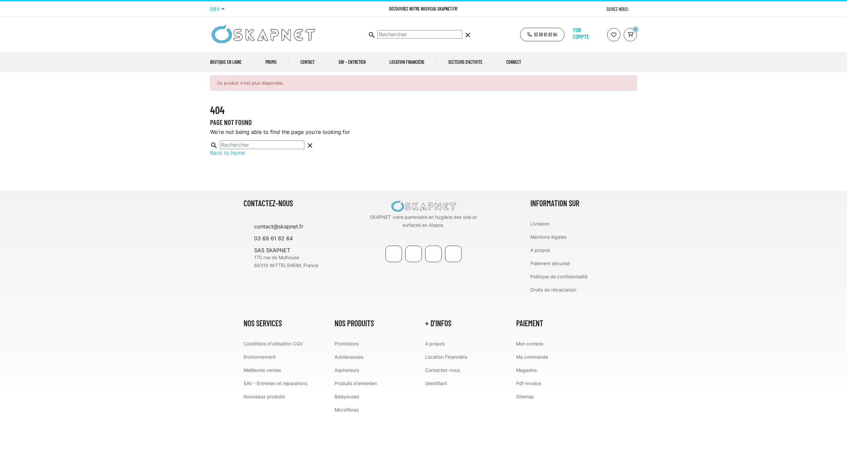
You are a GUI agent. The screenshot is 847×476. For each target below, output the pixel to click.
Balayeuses (346, 396)
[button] (542, 34)
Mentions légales (548, 237)
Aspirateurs (346, 370)
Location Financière (446, 357)
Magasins (526, 370)
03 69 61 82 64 (273, 238)
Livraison (540, 223)
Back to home (227, 152)
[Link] (433, 254)
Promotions (346, 343)
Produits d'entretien (355, 383)
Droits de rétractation (553, 290)
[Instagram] (634, 9)
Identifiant (436, 383)
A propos (540, 250)
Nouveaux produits (264, 396)
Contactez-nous (442, 370)
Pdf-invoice (528, 383)
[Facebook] (393, 254)
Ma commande (532, 357)
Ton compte (581, 33)
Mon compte (529, 343)
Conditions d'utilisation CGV (273, 343)
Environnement (260, 357)
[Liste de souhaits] (613, 34)
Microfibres (346, 410)
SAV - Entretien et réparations (275, 383)
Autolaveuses (348, 357)
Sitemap (525, 396)
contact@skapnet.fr (278, 226)
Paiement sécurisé (550, 263)
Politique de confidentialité (559, 276)
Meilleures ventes (262, 370)
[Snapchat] (453, 254)
